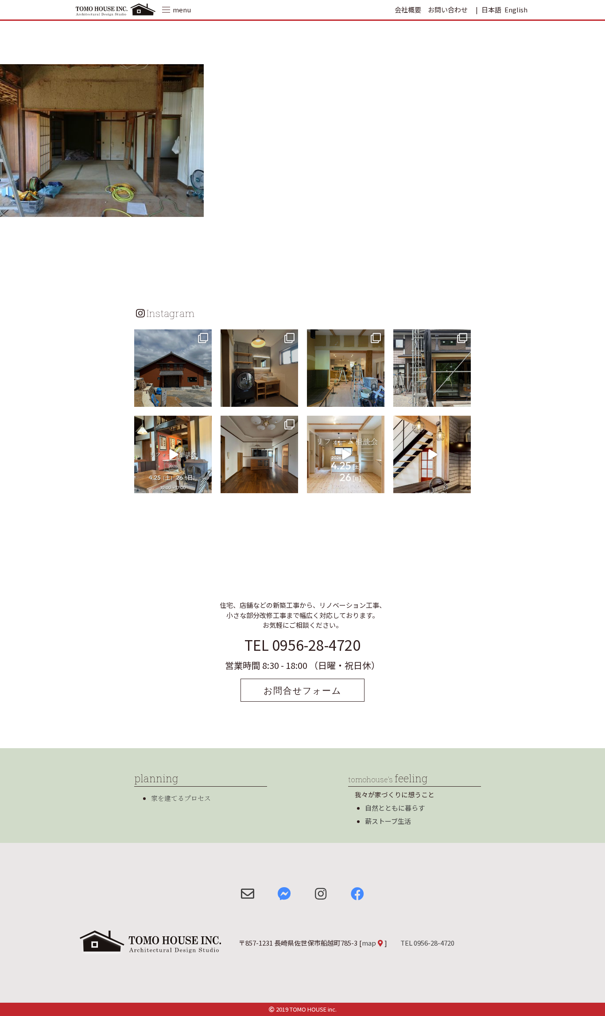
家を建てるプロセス (181, 798)
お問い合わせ (448, 9)
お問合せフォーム (302, 690)
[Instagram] (204, 398)
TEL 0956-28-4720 (302, 644)
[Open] (173, 368)
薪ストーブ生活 (388, 821)
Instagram (170, 313)
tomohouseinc (172, 337)
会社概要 (408, 9)
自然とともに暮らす (395, 807)
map (369, 942)
